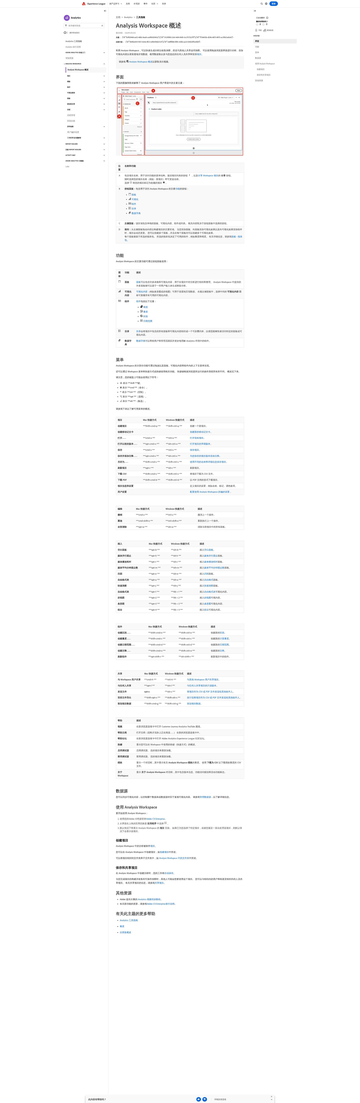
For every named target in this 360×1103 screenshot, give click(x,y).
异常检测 (70, 127)
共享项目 (159, 882)
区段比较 (71, 121)
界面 (257, 41)
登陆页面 (69, 58)
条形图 (207, 603)
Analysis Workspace (73, 64)
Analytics (128, 17)
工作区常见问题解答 (74, 138)
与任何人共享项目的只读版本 (201, 685)
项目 (199, 54)
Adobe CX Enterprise (155, 818)
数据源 (258, 58)
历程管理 (71, 115)
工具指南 (140, 17)
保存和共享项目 (264, 75)
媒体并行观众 (211, 555)
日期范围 (147, 321)
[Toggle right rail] (255, 11)
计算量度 (224, 638)
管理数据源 (205, 797)
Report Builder (72, 144)
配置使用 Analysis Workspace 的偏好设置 (210, 491)
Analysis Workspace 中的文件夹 (174, 858)
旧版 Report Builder (73, 150)
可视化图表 (71, 93)
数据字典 (136, 213)
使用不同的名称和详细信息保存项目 (208, 461)
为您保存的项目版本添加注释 (204, 455)
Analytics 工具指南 (129, 920)
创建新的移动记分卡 (200, 431)
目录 (134, 208)
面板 (134, 194)
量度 (145, 311)
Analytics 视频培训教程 (149, 899)
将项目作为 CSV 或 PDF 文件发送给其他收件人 (210, 691)
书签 (260, 30)
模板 (68, 82)
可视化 (135, 199)
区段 (145, 316)
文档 (118, 17)
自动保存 (168, 873)
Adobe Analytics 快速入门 (75, 53)
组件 (134, 203)
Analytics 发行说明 (73, 47)
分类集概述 (125, 932)
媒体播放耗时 (211, 561)
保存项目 (194, 449)
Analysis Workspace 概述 (140, 61)
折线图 (207, 597)
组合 (206, 609)
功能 (177, 188)
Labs (67, 166)
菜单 (257, 52)
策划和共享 (71, 104)
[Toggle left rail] (105, 11)
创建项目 (164, 852)
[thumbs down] (204, 1099)
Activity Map (70, 155)
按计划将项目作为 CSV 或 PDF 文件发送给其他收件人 (213, 697)
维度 (145, 307)
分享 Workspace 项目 (208, 175)
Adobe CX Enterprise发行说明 (161, 903)
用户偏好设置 (73, 132)
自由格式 (208, 579)
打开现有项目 (196, 437)
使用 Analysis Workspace (265, 63)
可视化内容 (142, 291)
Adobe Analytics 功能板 (75, 161)
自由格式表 (209, 591)
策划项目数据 (194, 703)
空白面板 (208, 549)
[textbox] (84, 25)
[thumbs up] (198, 1099)
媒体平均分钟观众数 (214, 567)
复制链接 (270, 30)
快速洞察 (208, 585)
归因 (206, 573)
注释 (222, 650)
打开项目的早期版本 (200, 443)
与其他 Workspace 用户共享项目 (203, 679)
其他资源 (259, 80)
